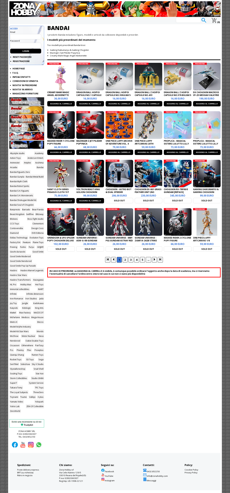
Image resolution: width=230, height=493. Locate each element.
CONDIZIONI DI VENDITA (25, 81)
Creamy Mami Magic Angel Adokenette (68, 55)
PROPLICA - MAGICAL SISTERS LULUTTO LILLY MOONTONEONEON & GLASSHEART (176, 145)
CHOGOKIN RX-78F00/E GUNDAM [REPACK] (176, 191)
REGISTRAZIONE (21, 61)
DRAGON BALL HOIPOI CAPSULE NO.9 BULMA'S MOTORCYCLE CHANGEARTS (118, 96)
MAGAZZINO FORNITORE (25, 93)
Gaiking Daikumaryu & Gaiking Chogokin (69, 50)
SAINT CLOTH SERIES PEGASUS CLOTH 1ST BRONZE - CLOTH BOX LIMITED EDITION (58, 193)
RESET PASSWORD (22, 57)
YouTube (109, 476)
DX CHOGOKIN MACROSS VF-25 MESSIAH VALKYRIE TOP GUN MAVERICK (206, 95)
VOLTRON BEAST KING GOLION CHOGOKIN (88, 191)
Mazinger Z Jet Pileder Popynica (65, 52)
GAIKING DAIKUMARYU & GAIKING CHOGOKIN (206, 191)
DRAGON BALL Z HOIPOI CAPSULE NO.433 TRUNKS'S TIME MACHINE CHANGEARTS (148, 96)
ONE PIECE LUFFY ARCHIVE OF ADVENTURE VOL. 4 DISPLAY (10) (119, 143)
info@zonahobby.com (157, 476)
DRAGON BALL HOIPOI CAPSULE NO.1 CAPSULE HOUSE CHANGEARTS (88, 95)
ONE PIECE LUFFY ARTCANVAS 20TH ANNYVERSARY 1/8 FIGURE (148, 143)
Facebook (109, 471)
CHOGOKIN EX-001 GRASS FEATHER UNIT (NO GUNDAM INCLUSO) (148, 192)
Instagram (110, 480)
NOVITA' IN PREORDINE (25, 85)
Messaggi (151, 480)
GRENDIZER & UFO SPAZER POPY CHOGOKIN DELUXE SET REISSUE (60, 240)
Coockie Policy (191, 469)
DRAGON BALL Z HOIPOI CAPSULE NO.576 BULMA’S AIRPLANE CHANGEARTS (177, 95)
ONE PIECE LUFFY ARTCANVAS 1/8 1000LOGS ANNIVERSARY (206, 240)
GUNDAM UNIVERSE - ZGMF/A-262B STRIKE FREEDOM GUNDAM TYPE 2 (148, 240)
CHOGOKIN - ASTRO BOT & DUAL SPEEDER (118, 191)
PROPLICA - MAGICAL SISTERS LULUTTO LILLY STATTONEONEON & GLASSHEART (205, 145)
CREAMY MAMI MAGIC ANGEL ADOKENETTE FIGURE (58, 95)
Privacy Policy (191, 472)
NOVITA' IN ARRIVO (23, 89)
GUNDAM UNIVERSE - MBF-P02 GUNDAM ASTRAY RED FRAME (119, 240)
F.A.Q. (16, 72)
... (148, 259)
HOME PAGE (19, 68)
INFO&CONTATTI (21, 77)
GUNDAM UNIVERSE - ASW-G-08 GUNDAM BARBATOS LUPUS (87, 240)
